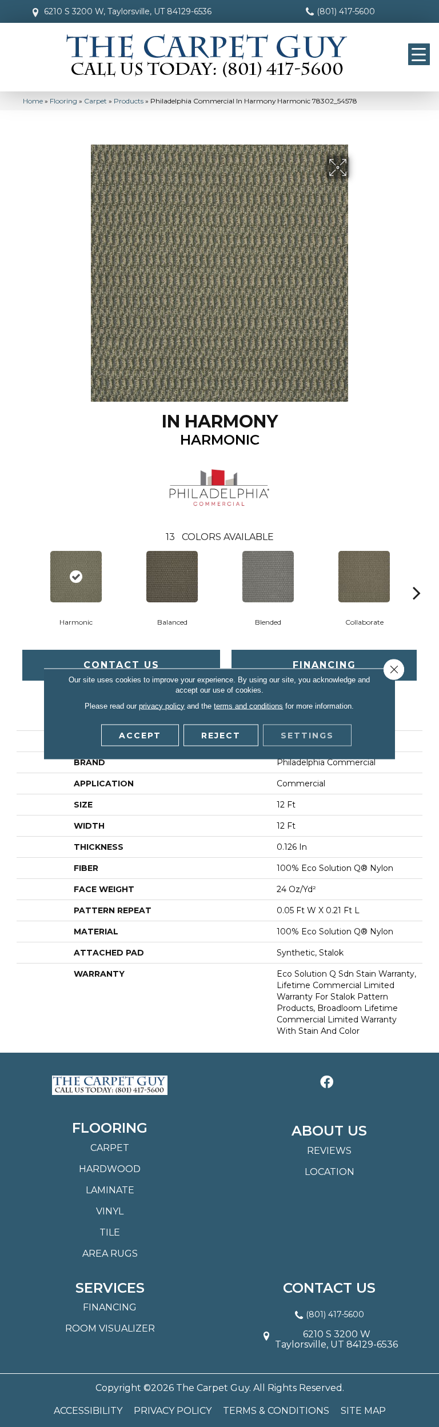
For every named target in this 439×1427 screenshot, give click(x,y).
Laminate (110, 1190)
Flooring (63, 101)
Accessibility (88, 1411)
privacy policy (162, 705)
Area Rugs (110, 1253)
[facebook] (326, 1083)
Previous (22, 575)
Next (416, 575)
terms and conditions (248, 705)
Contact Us (121, 664)
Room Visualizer (110, 1328)
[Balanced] (172, 576)
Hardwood (110, 1169)
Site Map (363, 1411)
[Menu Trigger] (419, 54)
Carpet (95, 101)
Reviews (329, 1150)
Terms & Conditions (276, 1411)
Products (128, 101)
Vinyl (109, 1211)
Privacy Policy (172, 1411)
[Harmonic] (76, 576)
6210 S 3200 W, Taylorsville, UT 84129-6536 (127, 11)
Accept (140, 735)
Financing (324, 664)
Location (329, 1171)
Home (33, 101)
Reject (221, 735)
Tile (109, 1232)
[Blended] (268, 576)
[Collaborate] (364, 576)
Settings (307, 735)
